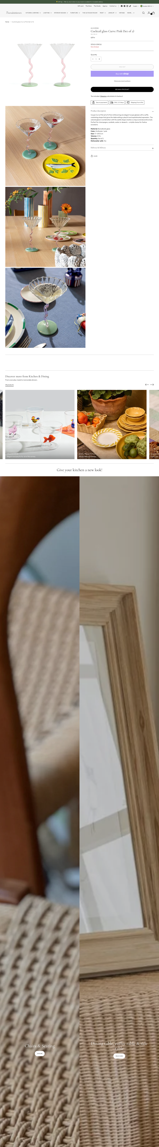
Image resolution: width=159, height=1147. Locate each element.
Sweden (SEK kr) (147, 6)
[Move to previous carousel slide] (147, 363)
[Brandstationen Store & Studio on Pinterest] (124, 6)
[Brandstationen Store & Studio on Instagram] (127, 6)
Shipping (103, 96)
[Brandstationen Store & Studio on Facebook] (122, 6)
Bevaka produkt (122, 89)
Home (7, 22)
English (135, 6)
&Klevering (95, 28)
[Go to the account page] (148, 13)
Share (95, 156)
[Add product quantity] (93, 59)
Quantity (94, 55)
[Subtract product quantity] (99, 59)
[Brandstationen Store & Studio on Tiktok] (130, 6)
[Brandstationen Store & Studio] (14, 12)
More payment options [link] (122, 81)
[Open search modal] (143, 13)
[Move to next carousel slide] (152, 363)
